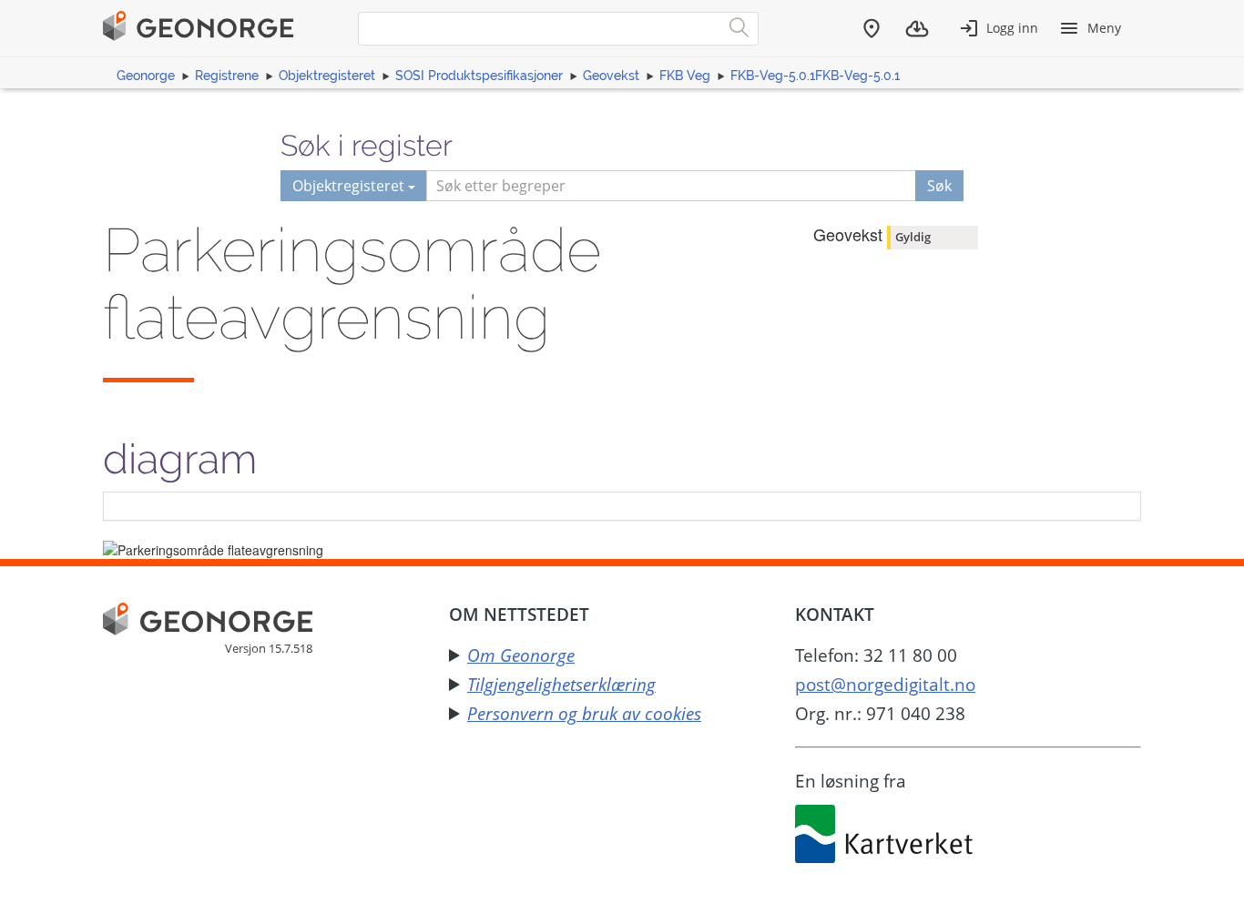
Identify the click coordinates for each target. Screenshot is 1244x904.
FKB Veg (684, 75)
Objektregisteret (327, 75)
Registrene (227, 75)
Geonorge (146, 75)
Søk (939, 186)
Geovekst (611, 75)
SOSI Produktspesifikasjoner (479, 75)
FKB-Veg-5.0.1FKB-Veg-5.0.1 (815, 75)
